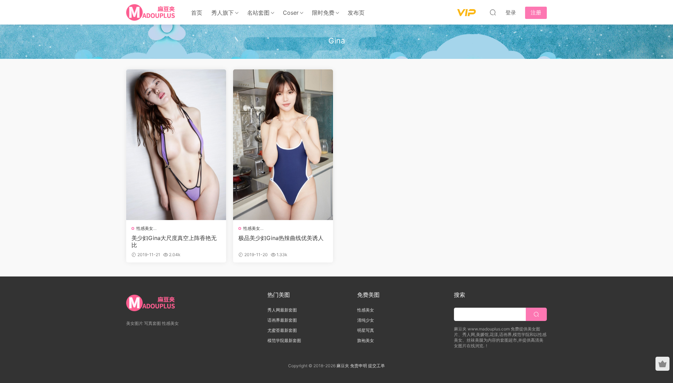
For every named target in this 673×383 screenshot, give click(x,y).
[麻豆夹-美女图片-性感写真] (151, 12)
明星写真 (365, 330)
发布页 (356, 12)
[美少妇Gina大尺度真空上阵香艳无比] (176, 144)
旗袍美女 (365, 340)
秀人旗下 (222, 12)
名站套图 (258, 12)
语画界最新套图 (282, 320)
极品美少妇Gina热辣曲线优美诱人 (281, 237)
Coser (291, 12)
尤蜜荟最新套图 (282, 330)
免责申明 (359, 365)
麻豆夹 (342, 365)
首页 (196, 12)
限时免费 (323, 12)
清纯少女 (365, 320)
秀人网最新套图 (282, 310)
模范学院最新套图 (284, 340)
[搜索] (492, 12)
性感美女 (144, 228)
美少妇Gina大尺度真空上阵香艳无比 (174, 241)
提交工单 (376, 365)
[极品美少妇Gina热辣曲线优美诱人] (283, 144)
